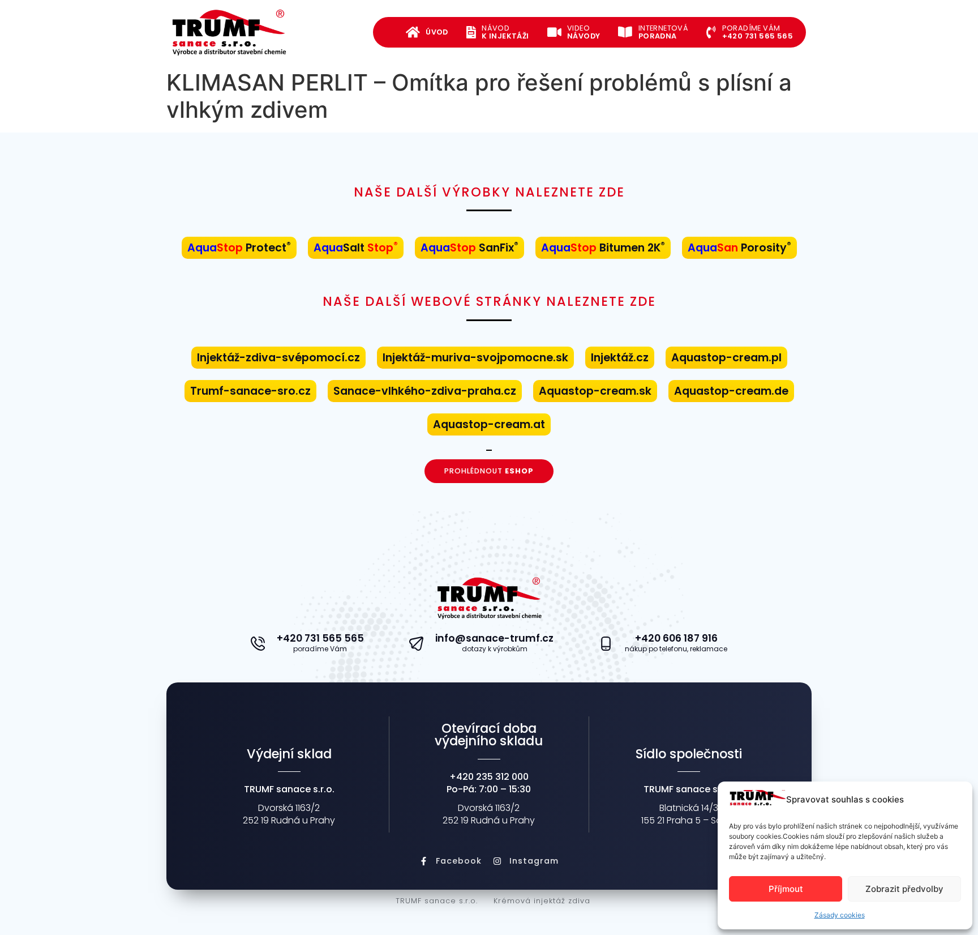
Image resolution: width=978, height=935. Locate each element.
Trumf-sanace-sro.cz (250, 391)
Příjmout (786, 888)
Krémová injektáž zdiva (542, 901)
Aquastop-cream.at (489, 424)
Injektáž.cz (620, 357)
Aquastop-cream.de (731, 391)
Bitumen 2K (603, 247)
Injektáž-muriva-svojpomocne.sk (475, 357)
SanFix (469, 247)
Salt (356, 247)
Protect (239, 247)
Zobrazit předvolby (904, 888)
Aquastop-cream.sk (595, 391)
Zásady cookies (839, 915)
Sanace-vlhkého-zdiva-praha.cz (424, 391)
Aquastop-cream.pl (726, 357)
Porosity (739, 247)
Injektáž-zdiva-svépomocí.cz (278, 357)
